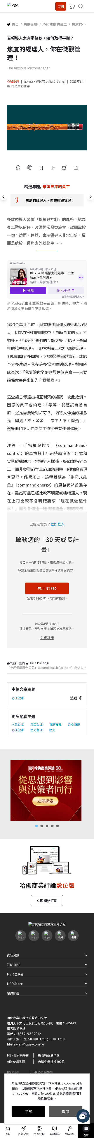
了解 (28, 1111)
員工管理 (36, 724)
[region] (47, 200)
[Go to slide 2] (41, 826)
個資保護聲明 (43, 1072)
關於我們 (13, 1072)
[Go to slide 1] (36, 826)
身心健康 (74, 724)
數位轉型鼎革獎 (48, 1055)
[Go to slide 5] (57, 826)
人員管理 (18, 724)
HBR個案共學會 (18, 1055)
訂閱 (61, 6)
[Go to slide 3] (47, 826)
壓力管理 (36, 729)
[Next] (90, 196)
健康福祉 (55, 724)
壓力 (52, 729)
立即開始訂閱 (47, 900)
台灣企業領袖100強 (51, 1061)
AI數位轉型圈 (16, 1061)
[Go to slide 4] (52, 826)
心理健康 (13, 81)
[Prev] (3, 196)
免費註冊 (47, 637)
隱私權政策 (46, 1098)
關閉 (65, 1111)
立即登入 (57, 524)
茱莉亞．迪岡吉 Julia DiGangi (44, 81)
